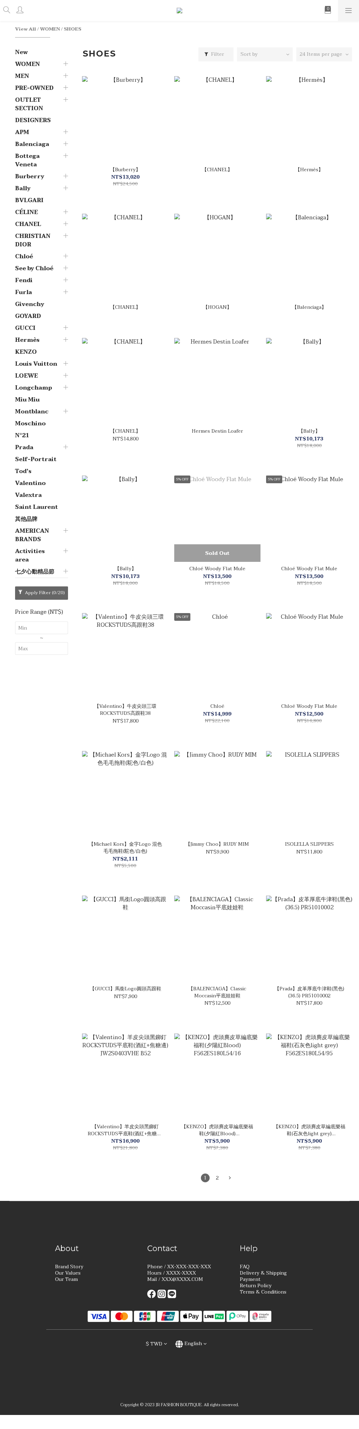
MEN (22, 76)
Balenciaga (32, 144)
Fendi (24, 280)
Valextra (28, 495)
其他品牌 (26, 519)
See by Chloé (34, 268)
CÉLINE (26, 212)
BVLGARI (29, 200)
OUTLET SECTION (29, 104)
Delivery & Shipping (263, 1273)
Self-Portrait (35, 459)
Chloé (24, 256)
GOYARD (28, 316)
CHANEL (28, 224)
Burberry (29, 176)
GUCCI (25, 328)
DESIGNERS (33, 120)
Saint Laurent (36, 507)
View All (25, 29)
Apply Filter (44, 593)
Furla (23, 292)
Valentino (30, 483)
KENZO (26, 352)
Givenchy (29, 304)
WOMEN (50, 29)
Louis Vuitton (36, 364)
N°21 (22, 435)
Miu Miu (27, 400)
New (21, 52)
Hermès (27, 340)
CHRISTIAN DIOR (32, 240)
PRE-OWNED (34, 88)
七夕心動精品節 (34, 572)
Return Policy (256, 1286)
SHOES (72, 29)
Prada (24, 447)
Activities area (30, 555)
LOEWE (26, 376)
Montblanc (31, 412)
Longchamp (33, 388)
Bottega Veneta (27, 160)
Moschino (30, 423)
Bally (23, 188)
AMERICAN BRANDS (32, 535)
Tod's (23, 471)
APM (22, 132)
